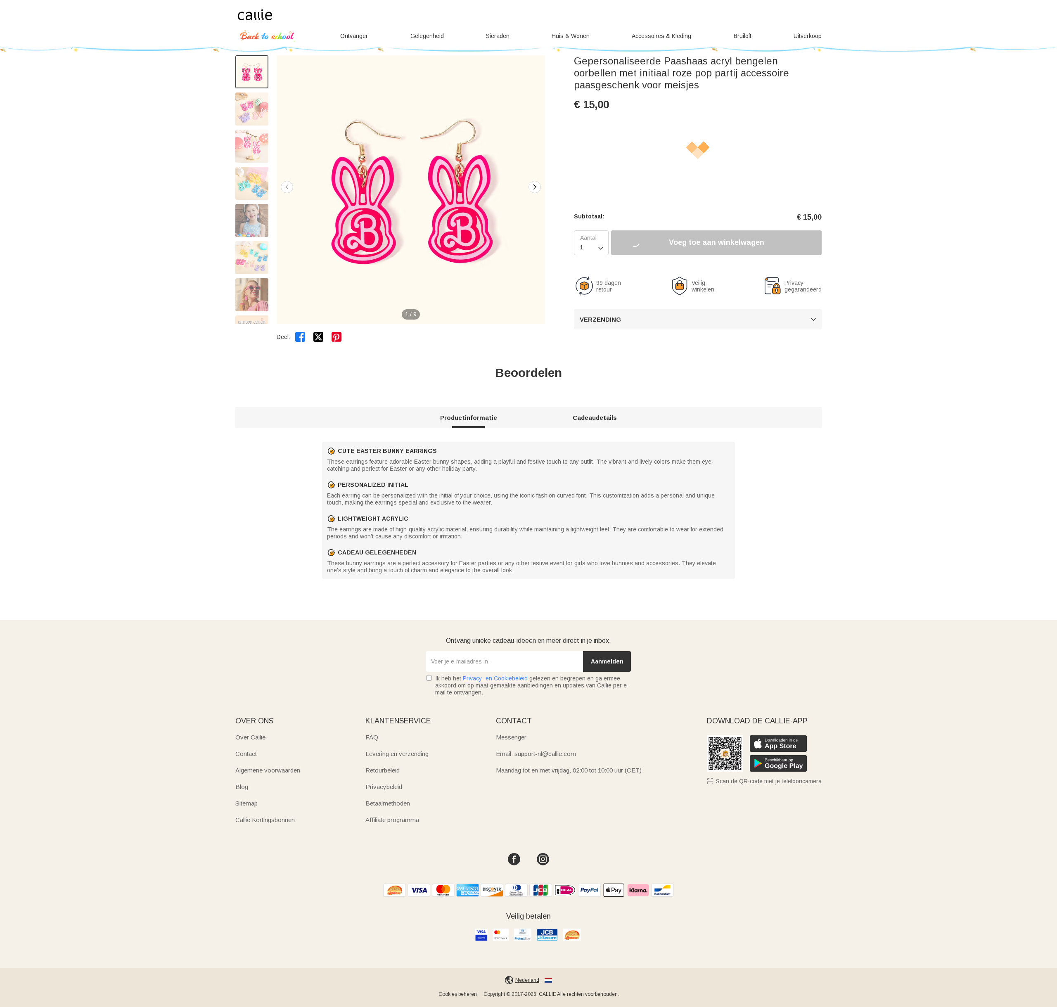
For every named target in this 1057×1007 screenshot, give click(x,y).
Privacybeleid (383, 786)
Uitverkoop (808, 36)
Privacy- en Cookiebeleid (495, 678)
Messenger (511, 737)
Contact (246, 753)
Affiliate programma (392, 819)
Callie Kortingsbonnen (265, 819)
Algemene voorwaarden (267, 770)
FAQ (371, 737)
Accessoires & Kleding (661, 36)
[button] (534, 187)
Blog (241, 786)
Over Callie (250, 737)
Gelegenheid (427, 36)
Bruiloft (742, 36)
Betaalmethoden (387, 803)
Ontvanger (354, 36)
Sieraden (498, 36)
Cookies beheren (457, 994)
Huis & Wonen (571, 36)
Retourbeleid (382, 770)
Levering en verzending (397, 753)
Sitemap (246, 803)
